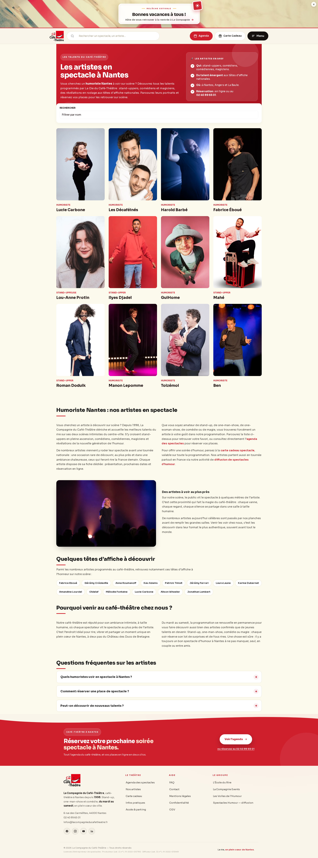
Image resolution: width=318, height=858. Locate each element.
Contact (174, 789)
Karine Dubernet (248, 583)
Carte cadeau (134, 796)
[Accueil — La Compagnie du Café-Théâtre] (57, 36)
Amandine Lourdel (70, 591)
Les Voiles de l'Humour (227, 796)
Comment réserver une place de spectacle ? (94, 691)
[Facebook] (67, 831)
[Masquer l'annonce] (313, 4)
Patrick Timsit (173, 583)
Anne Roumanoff (125, 583)
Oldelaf (94, 591)
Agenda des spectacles (140, 782)
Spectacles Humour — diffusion (233, 802)
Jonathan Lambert (198, 591)
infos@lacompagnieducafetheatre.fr (86, 822)
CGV (172, 809)
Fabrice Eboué (68, 583)
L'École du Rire (222, 782)
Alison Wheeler (170, 591)
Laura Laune (223, 583)
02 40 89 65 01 (206, 95)
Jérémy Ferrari (199, 583)
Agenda (204, 35)
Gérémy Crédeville (96, 583)
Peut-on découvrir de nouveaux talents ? (92, 706)
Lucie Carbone (144, 591)
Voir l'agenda (234, 739)
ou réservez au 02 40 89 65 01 (235, 748)
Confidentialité (179, 802)
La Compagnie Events (226, 789)
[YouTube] (83, 831)
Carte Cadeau (232, 35)
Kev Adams (151, 583)
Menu (260, 36)
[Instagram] (75, 831)
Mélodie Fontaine (117, 591)
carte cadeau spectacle (237, 450)
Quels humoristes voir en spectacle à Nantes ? (96, 677)
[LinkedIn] (91, 831)
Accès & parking (136, 809)
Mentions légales (180, 796)
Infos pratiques (135, 802)
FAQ (171, 782)
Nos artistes (133, 789)
